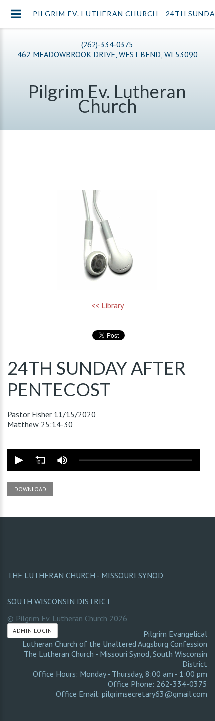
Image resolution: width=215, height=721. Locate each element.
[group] (63, 460)
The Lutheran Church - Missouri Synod (86, 575)
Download (30, 489)
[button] (19, 460)
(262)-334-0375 (107, 44)
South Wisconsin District (59, 601)
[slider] (136, 460)
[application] (104, 460)
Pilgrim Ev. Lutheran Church (107, 98)
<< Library (108, 305)
